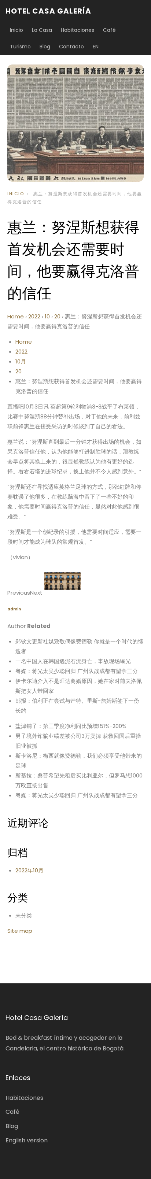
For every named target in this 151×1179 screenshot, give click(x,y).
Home (15, 316)
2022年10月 (29, 870)
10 (47, 316)
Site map (19, 931)
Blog (45, 46)
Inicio (16, 30)
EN (96, 46)
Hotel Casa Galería (48, 11)
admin (14, 609)
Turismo (20, 46)
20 (57, 316)
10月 (20, 361)
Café (109, 30)
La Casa (42, 30)
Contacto (71, 46)
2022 (34, 316)
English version (26, 1140)
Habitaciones (77, 30)
